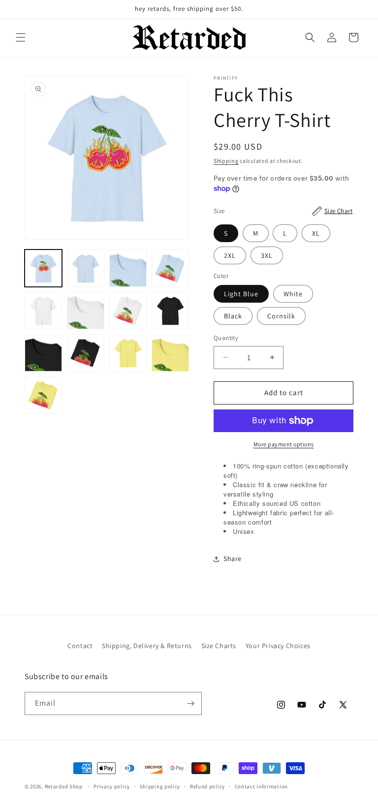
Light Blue (241, 293)
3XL (267, 255)
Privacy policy (112, 786)
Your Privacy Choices (278, 645)
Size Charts (219, 645)
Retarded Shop (64, 786)
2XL (230, 255)
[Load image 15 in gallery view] (170, 353)
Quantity (226, 338)
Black (233, 316)
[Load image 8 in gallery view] (43, 310)
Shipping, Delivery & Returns (147, 645)
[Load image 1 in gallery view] (43, 268)
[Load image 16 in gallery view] (43, 395)
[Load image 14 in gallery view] (128, 353)
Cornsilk (281, 316)
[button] (21, 37)
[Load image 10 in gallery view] (128, 310)
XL (316, 233)
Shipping (226, 160)
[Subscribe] (190, 703)
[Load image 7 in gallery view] (170, 268)
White (293, 293)
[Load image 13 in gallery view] (85, 353)
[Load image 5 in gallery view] (85, 268)
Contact (80, 645)
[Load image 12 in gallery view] (43, 353)
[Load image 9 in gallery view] (85, 310)
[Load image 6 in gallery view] (128, 268)
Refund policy (207, 786)
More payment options (283, 444)
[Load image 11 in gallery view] (170, 310)
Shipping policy (160, 786)
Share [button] (232, 558)
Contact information (261, 786)
